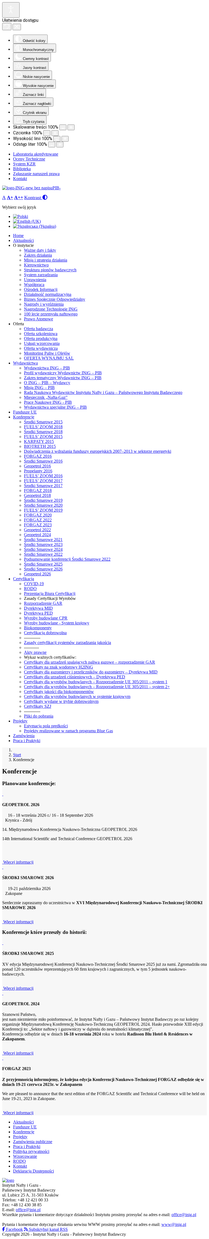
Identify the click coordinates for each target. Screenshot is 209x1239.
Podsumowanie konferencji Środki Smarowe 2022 (67, 559)
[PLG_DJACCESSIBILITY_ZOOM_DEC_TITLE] (62, 127)
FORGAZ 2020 (38, 515)
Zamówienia (24, 735)
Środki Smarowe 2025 (43, 564)
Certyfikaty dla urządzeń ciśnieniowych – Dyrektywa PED (74, 677)
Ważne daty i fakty (40, 250)
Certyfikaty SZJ (37, 706)
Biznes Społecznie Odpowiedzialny (54, 299)
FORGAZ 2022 (38, 520)
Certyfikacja (23, 578)
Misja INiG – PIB (39, 387)
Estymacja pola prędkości (46, 726)
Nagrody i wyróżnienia (44, 304)
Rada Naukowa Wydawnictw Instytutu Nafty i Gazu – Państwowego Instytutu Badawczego (103, 392)
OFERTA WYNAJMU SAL (49, 358)
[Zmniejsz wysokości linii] (56, 139)
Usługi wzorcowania (42, 343)
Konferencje (23, 417)
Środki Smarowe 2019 (43, 500)
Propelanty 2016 (38, 471)
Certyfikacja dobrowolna (45, 632)
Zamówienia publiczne (32, 1141)
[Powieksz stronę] (71, 127)
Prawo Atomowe (38, 319)
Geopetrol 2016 (37, 466)
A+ (10, 197)
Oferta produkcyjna (40, 338)
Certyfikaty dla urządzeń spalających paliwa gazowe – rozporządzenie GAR (89, 662)
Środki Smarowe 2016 (43, 461)
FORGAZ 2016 (38, 456)
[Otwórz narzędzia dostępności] (11, 10)
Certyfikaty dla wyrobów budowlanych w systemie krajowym (77, 696)
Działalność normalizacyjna (47, 294)
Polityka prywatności (31, 1151)
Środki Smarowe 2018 (43, 431)
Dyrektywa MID (38, 608)
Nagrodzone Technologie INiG (51, 309)
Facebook (14, 1229)
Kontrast (33, 197)
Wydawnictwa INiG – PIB (47, 368)
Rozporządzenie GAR (43, 603)
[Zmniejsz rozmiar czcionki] (46, 133)
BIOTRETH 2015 (40, 446)
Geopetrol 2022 (37, 529)
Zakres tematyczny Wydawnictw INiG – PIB (63, 377)
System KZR (24, 164)
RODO (30, 588)
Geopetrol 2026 (37, 574)
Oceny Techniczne (29, 159)
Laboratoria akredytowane (35, 154)
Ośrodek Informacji (40, 289)
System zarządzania (41, 274)
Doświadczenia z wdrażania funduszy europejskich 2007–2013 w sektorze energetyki (97, 451)
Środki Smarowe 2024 (43, 549)
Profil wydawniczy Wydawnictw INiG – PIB (63, 373)
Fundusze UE (25, 412)
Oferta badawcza (38, 328)
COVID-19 (34, 583)
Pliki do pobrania (38, 716)
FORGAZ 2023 (38, 525)
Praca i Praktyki (26, 740)
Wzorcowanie (25, 1156)
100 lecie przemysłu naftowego (51, 314)
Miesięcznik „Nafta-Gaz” (45, 397)
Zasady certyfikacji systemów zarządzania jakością (67, 642)
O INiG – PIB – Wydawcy (47, 382)
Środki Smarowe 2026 (43, 569)
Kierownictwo (36, 265)
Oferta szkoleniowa (40, 333)
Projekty (20, 721)
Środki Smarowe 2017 (43, 485)
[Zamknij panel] (17, 27)
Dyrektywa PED (38, 613)
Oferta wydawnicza (41, 348)
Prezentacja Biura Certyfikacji (49, 593)
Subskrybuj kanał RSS (48, 1229)
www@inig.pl (173, 1224)
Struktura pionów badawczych (50, 270)
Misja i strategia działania (45, 260)
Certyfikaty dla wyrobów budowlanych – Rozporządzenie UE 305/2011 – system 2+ (97, 686)
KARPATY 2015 (39, 441)
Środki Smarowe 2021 (43, 539)
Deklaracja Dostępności (33, 1171)
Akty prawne (35, 652)
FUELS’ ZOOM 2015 (43, 436)
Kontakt (20, 178)
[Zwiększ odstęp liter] (59, 144)
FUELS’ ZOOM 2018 (43, 426)
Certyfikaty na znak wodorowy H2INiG (58, 667)
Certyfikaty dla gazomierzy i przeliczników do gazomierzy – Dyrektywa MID (91, 672)
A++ (18, 197)
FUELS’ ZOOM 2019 (43, 510)
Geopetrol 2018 (37, 495)
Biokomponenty (38, 627)
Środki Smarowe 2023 (43, 544)
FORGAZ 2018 (38, 490)
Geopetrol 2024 (37, 534)
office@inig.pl (28, 1209)
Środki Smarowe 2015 (43, 422)
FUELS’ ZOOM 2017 (43, 480)
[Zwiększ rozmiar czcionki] (55, 133)
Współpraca (34, 284)
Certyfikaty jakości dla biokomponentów (59, 691)
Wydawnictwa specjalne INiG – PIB (55, 407)
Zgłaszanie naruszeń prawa (36, 173)
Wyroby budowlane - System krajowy (56, 623)
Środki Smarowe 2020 (43, 505)
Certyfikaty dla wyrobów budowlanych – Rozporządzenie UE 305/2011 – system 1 (95, 681)
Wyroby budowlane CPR (45, 618)
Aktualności (23, 240)
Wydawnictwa (25, 363)
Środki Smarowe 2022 (43, 554)
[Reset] (6, 26)
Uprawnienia (35, 279)
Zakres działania (38, 255)
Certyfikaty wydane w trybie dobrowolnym (61, 701)
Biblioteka (22, 168)
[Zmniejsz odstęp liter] (51, 144)
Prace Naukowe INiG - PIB (48, 402)
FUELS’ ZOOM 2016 (43, 475)
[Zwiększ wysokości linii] (65, 139)
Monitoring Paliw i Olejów (47, 353)
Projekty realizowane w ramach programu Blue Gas (68, 730)
